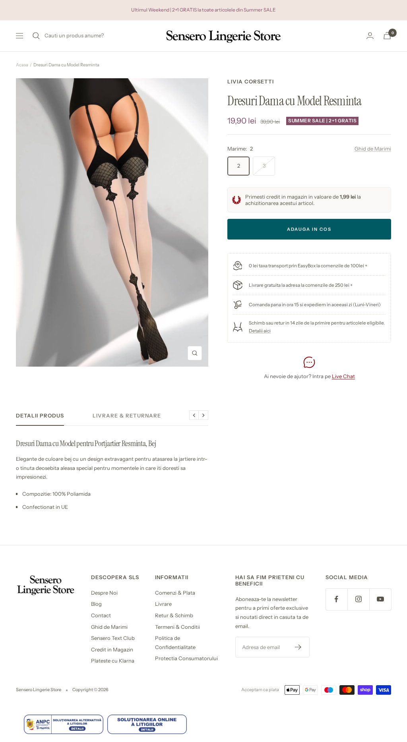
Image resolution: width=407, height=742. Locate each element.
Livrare (163, 604)
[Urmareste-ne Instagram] (358, 599)
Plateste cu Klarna (112, 660)
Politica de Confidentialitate (175, 642)
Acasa (22, 65)
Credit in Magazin (112, 649)
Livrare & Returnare (127, 415)
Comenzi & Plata (175, 592)
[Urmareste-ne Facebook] (336, 599)
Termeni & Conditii (177, 627)
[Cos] (387, 35)
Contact (101, 615)
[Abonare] (298, 647)
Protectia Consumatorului (186, 658)
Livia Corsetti (250, 81)
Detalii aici (260, 331)
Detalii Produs (40, 415)
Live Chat (343, 376)
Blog (96, 604)
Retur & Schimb (174, 615)
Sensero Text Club (113, 638)
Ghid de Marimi (373, 148)
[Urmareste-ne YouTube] (380, 599)
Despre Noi (104, 592)
